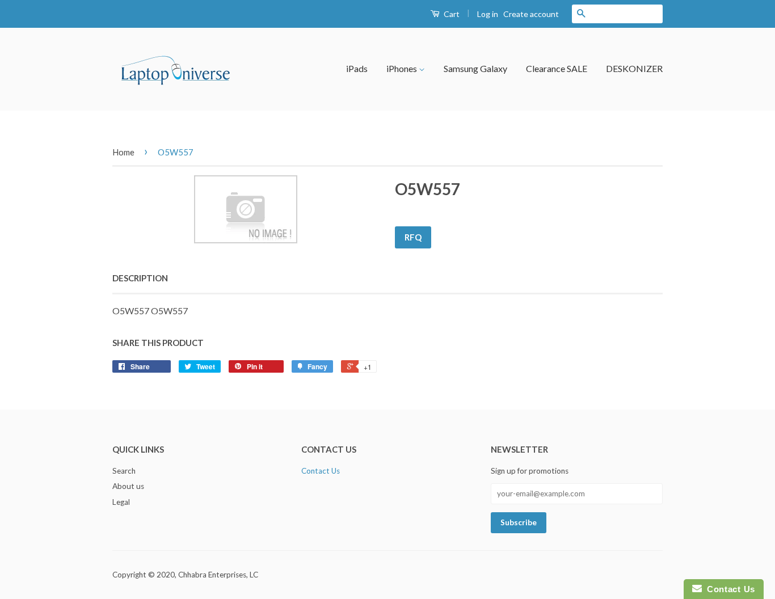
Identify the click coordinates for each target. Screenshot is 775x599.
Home (123, 152)
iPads (357, 68)
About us (128, 486)
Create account (531, 14)
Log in (487, 14)
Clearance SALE (556, 68)
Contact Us (320, 470)
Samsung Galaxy (475, 68)
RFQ (413, 237)
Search (124, 470)
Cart (451, 14)
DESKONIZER (634, 68)
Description (140, 278)
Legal (121, 502)
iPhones (402, 68)
